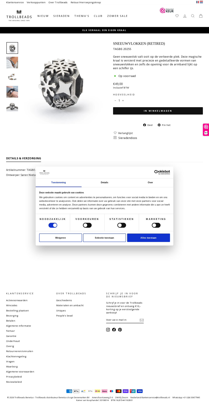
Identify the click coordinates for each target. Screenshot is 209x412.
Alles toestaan (148, 237)
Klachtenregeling (16, 356)
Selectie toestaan (104, 237)
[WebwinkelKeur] (167, 16)
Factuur (10, 330)
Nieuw (43, 16)
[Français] (197, 2)
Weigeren (60, 237)
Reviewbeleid (14, 381)
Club (98, 16)
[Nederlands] (201, 2)
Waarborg (12, 366)
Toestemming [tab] (58, 182)
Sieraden (61, 16)
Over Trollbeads (58, 2)
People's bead (64, 315)
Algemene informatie (18, 325)
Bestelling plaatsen (17, 310)
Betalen (10, 320)
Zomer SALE (117, 16)
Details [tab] (104, 182)
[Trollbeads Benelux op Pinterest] (120, 330)
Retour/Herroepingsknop (86, 2)
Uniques (61, 310)
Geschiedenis (64, 300)
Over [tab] (150, 182)
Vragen (10, 361)
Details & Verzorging (23, 158)
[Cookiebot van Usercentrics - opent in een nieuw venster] (156, 172)
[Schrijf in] (142, 320)
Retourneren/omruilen (19, 351)
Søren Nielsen (29, 175)
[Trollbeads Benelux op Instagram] (108, 330)
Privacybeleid (14, 376)
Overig (10, 346)
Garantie (11, 335)
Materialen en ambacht (70, 305)
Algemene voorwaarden (20, 371)
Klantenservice (15, 2)
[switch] (87, 225)
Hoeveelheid (124, 94)
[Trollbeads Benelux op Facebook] (114, 330)
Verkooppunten (36, 2)
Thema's (81, 16)
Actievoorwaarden (16, 300)
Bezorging (12, 315)
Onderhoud (13, 341)
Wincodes (11, 305)
